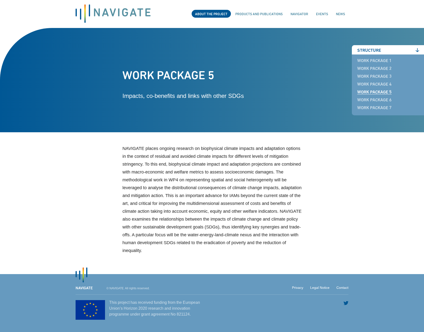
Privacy (297, 288)
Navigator (299, 14)
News (340, 14)
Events (322, 14)
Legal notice (320, 288)
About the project (211, 14)
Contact (342, 288)
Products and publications (259, 14)
